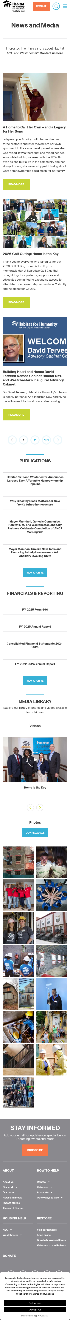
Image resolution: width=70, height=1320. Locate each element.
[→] (57, 440)
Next (62, 770)
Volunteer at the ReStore (51, 1245)
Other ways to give (48, 1197)
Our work (8, 1187)
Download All (35, 832)
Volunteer (42, 1187)
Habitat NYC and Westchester (14, 6)
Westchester (10, 1234)
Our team (8, 1192)
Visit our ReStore (47, 1229)
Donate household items (51, 1240)
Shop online (44, 1234)
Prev (8, 770)
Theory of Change (13, 1208)
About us (8, 1181)
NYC (5, 1229)
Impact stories (11, 1202)
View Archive (35, 572)
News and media (12, 1197)
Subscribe (35, 1150)
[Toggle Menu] (65, 6)
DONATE (41, 6)
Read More (16, 184)
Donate (41, 1181)
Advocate (43, 1192)
